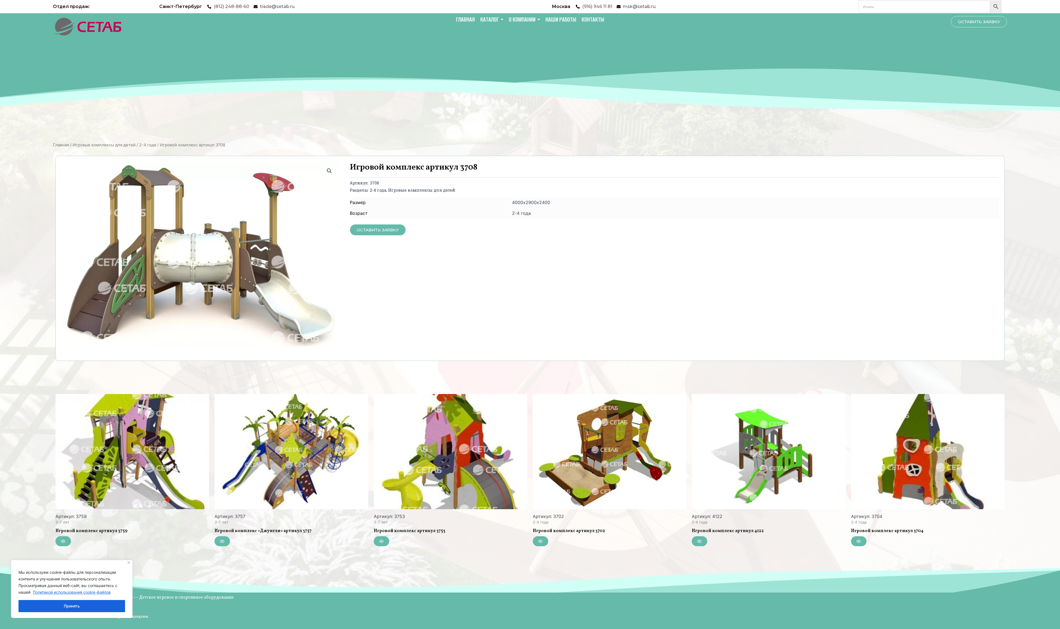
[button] (329, 171)
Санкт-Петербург (180, 6)
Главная (61, 144)
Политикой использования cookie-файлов (72, 592)
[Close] (129, 562)
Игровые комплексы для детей (104, 144)
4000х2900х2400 (531, 202)
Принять (72, 606)
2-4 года (147, 144)
